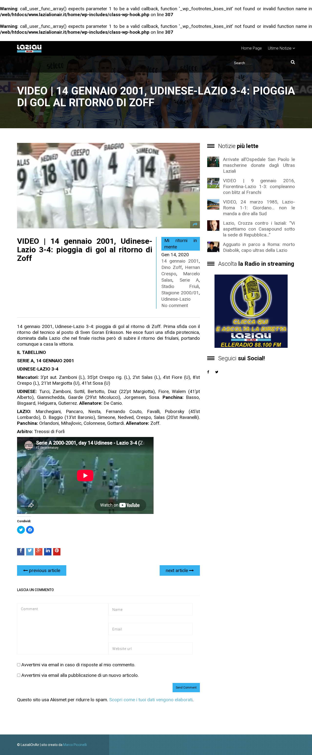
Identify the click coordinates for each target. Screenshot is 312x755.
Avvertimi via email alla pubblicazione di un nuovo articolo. (80, 675)
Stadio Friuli (180, 286)
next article (177, 570)
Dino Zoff (171, 267)
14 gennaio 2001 (180, 261)
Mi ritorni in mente (180, 244)
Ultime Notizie (280, 48)
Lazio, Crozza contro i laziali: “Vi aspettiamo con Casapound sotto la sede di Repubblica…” (259, 229)
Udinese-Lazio (176, 299)
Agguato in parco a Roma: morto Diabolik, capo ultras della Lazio (259, 247)
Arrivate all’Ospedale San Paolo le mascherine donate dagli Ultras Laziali (259, 165)
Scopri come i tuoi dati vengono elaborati (151, 699)
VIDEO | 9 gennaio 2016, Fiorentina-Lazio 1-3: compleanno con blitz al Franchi (259, 186)
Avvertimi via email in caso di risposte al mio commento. (78, 665)
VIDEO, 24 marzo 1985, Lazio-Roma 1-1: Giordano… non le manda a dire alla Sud (259, 207)
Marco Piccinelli (75, 745)
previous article (44, 570)
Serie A (189, 280)
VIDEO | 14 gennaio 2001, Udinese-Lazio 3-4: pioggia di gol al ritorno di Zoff (84, 249)
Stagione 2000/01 (180, 293)
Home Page (251, 48)
